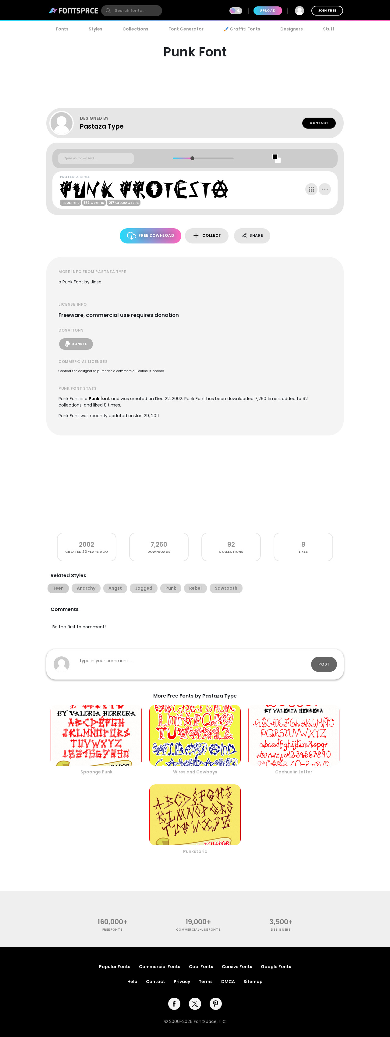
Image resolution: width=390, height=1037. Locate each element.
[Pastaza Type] (64, 123)
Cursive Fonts (237, 967)
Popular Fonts (114, 967)
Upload (268, 10)
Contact (319, 123)
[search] (131, 10)
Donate (79, 344)
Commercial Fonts (159, 967)
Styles (95, 29)
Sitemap (253, 981)
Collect (211, 235)
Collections (135, 29)
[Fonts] (73, 10)
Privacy (182, 981)
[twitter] (195, 1004)
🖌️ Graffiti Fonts (242, 29)
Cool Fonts (201, 967)
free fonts (112, 929)
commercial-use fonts (198, 929)
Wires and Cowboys (195, 772)
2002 (86, 544)
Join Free (327, 10)
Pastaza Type (102, 126)
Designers (291, 29)
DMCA (228, 981)
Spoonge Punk (96, 772)
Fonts (62, 29)
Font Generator (186, 29)
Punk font (99, 399)
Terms (206, 981)
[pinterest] (216, 1004)
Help (132, 981)
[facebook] (174, 1004)
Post (324, 664)
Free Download (156, 235)
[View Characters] (311, 189)
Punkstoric (195, 851)
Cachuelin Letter (293, 772)
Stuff (328, 29)
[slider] (192, 158)
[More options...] (325, 189)
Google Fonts (276, 967)
